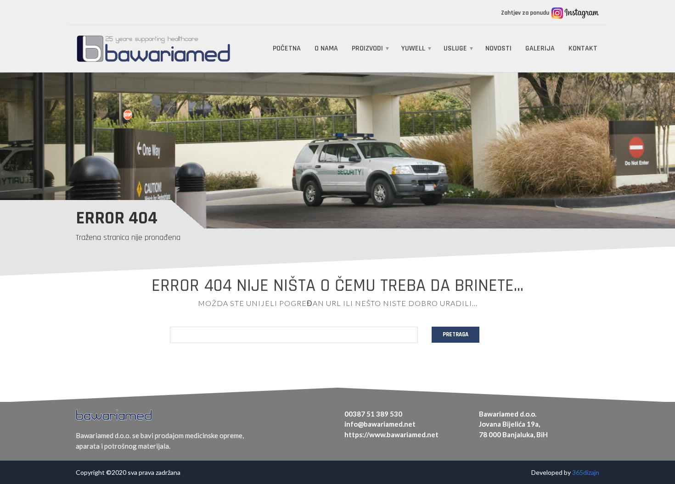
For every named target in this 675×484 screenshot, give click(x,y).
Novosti (498, 48)
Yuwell (413, 48)
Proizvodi (367, 48)
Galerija (540, 48)
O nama (326, 48)
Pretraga (455, 334)
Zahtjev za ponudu (526, 13)
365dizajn (585, 472)
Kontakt (582, 48)
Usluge (455, 48)
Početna (287, 48)
